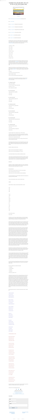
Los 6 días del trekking (12, 21)
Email (21, 389)
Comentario (10, 403)
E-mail (11, 401)
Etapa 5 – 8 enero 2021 (12, 29)
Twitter (18, 389)
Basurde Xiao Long (4, 0)
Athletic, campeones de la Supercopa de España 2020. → (25, 412)
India (21, 5)
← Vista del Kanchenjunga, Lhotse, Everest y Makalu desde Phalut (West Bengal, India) (12, 413)
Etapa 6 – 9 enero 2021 (12, 32)
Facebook (16, 389)
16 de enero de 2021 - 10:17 (18, 5)
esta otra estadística (16, 61)
